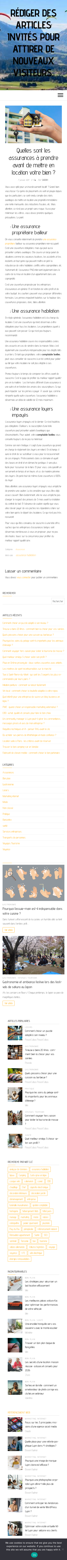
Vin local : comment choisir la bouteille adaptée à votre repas (30, 690)
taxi (34, 1241)
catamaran (28, 1181)
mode (36, 1217)
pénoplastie (28, 1229)
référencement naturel (47, 1229)
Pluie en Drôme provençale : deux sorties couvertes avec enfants (32, 662)
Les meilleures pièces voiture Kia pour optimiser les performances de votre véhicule (41, 1304)
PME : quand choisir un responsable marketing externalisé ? (30, 707)
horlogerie (14, 1211)
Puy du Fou (14, 1229)
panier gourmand (30, 1223)
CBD (49, 1181)
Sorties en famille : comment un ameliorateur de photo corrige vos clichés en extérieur (41, 1389)
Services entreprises (12, 831)
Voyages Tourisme (11, 843)
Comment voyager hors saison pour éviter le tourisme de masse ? (33, 651)
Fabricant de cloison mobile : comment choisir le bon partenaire (31, 752)
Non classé (8, 808)
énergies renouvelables (19, 1258)
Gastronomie (8, 784)
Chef (24, 1187)
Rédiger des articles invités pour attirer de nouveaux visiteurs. (33, 43)
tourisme (43, 1241)
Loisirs (6, 790)
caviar (40, 1181)
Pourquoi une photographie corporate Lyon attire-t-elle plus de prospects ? (41, 1484)
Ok (34, 1555)
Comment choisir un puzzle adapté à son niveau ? (25, 623)
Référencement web (19, 1412)
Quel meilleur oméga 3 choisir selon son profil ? (25, 657)
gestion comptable (40, 1205)
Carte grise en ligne (38, 1175)
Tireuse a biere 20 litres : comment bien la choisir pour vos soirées (33, 629)
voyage (52, 1247)
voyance (13, 1252)
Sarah (45, 180)
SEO (45, 1235)
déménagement (16, 1199)
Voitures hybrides (36, 1247)
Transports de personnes (14, 837)
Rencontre (7, 819)
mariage (13, 1217)
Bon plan (6, 778)
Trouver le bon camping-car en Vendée (20, 746)
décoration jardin (38, 1193)
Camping (22, 1175)
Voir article (8, 929)
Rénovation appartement (20, 1235)
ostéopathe (14, 1223)
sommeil (13, 1241)
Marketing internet (11, 796)
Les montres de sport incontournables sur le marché (27, 668)
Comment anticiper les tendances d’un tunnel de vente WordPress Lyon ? (41, 1507)
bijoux (12, 1175)
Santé (36, 1235)
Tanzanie (24, 1241)
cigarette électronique (39, 1187)
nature (45, 1217)
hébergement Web (30, 1211)
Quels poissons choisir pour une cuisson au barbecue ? (28, 634)
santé (5, 825)
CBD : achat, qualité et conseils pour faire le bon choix (27, 713)
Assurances (20, 549)
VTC (23, 1252)
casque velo (15, 1181)
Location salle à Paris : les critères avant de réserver (27, 741)
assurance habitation (26, 555)
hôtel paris (47, 1211)
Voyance (6, 849)
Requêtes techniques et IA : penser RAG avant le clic (26, 729)
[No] (62, 1549)
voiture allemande (17, 1247)
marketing (25, 1217)
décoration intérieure (18, 1193)
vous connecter (24, 577)
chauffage (14, 1187)
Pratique (6, 814)
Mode (5, 802)
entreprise (31, 1199)
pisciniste (46, 1223)
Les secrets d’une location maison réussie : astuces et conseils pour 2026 (42, 1366)
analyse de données (18, 1169)
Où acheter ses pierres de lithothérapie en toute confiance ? (29, 735)
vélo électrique (36, 1252)
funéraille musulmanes (19, 1205)
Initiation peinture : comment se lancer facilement (24, 685)
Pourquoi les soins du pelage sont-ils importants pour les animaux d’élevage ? (42, 1096)
